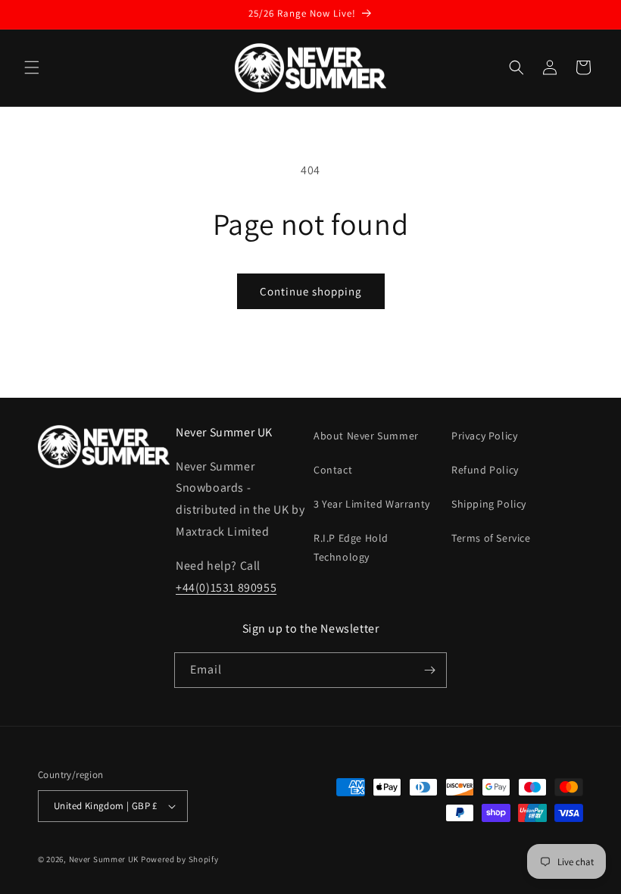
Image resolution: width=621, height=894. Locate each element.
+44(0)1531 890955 (226, 587)
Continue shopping (311, 291)
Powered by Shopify (180, 859)
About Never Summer (366, 435)
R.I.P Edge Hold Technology (351, 547)
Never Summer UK (104, 859)
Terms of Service (491, 538)
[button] (31, 67)
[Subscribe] (429, 670)
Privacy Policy (484, 435)
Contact (333, 470)
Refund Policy (485, 470)
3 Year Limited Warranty (372, 504)
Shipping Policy (488, 504)
